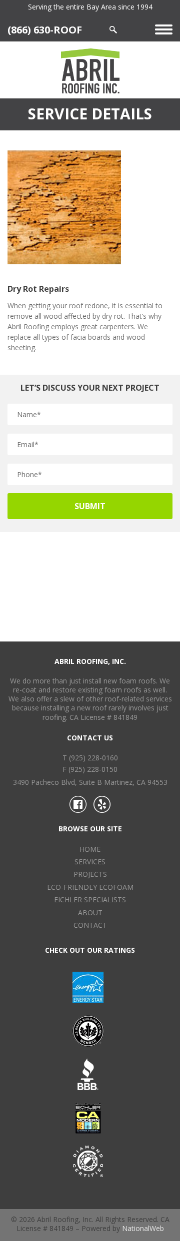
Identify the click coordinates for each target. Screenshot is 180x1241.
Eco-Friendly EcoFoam (90, 887)
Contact (90, 925)
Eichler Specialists (90, 899)
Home (90, 849)
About (90, 912)
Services (90, 861)
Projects (90, 874)
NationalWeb (143, 1228)
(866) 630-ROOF (45, 29)
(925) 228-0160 (93, 757)
